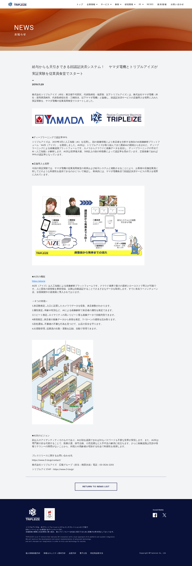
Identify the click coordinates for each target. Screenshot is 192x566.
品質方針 (72, 553)
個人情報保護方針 (33, 553)
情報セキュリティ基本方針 (55, 553)
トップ (79, 4)
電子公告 (83, 553)
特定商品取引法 (96, 553)
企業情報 (91, 4)
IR (140, 4)
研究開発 (129, 4)
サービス (105, 4)
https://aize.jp (38, 281)
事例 (117, 4)
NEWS (150, 4)
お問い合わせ (177, 4)
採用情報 (162, 4)
